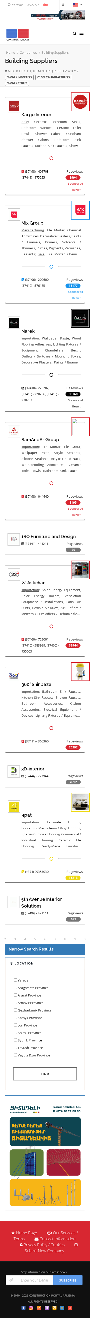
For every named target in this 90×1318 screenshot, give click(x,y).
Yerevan (24, 980)
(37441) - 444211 (36, 543)
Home (10, 52)
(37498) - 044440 (36, 496)
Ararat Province (29, 995)
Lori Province (27, 1025)
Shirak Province (30, 1032)
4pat (27, 815)
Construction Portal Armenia (52, 1295)
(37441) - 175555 (33, 177)
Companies (28, 52)
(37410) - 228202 (36, 388)
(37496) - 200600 (36, 279)
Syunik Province (30, 1040)
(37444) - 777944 (36, 776)
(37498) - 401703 (36, 171)
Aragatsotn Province (33, 988)
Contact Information (58, 1239)
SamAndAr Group (40, 439)
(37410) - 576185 (33, 285)
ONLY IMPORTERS (21, 77)
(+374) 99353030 (36, 871)
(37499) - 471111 (36, 913)
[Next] (85, 939)
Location (24, 963)
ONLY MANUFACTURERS (55, 77)
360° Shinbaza (37, 684)
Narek (28, 331)
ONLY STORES (18, 83)
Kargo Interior (37, 114)
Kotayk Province (30, 1017)
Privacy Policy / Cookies (44, 1245)
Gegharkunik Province (35, 1010)
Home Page (26, 1233)
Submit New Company (44, 1251)
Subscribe (67, 1280)
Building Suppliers (55, 52)
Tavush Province (30, 1047)
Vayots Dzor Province (34, 1055)
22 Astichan (34, 582)
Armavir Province (31, 1002)
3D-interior (32, 768)
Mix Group (33, 223)
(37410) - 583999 (33, 645)
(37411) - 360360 (36, 741)
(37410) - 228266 (33, 394)
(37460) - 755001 (36, 639)
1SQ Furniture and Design (48, 536)
